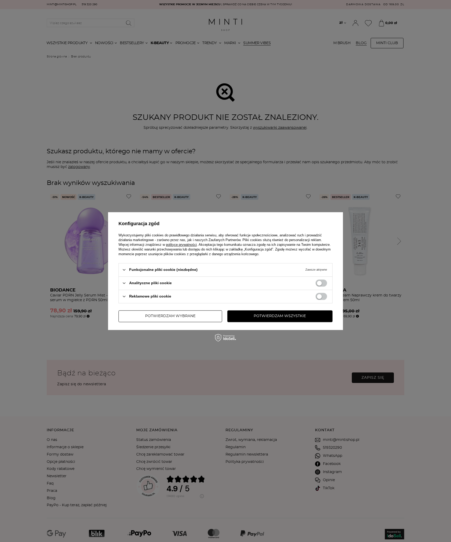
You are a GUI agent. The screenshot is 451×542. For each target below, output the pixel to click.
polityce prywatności (181, 245)
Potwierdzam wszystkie (280, 316)
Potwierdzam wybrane (170, 316)
